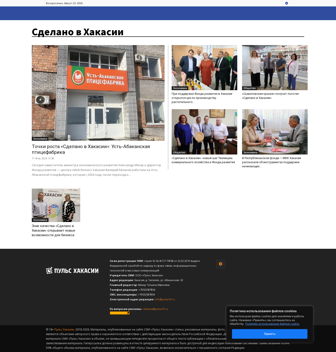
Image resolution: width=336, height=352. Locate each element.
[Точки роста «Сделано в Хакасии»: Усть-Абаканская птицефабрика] (98, 93)
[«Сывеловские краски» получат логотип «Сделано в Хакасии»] (275, 67)
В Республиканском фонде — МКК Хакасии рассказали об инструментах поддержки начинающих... (271, 162)
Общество (249, 88)
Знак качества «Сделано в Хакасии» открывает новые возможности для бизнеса (53, 230)
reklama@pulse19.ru (155, 309)
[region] (276, 324)
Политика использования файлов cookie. (272, 323)
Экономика (40, 138)
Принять (270, 334)
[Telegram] (286, 3)
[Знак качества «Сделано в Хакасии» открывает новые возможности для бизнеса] (56, 205)
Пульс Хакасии (64, 329)
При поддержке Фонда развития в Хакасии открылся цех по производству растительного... (202, 98)
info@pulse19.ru (165, 299)
